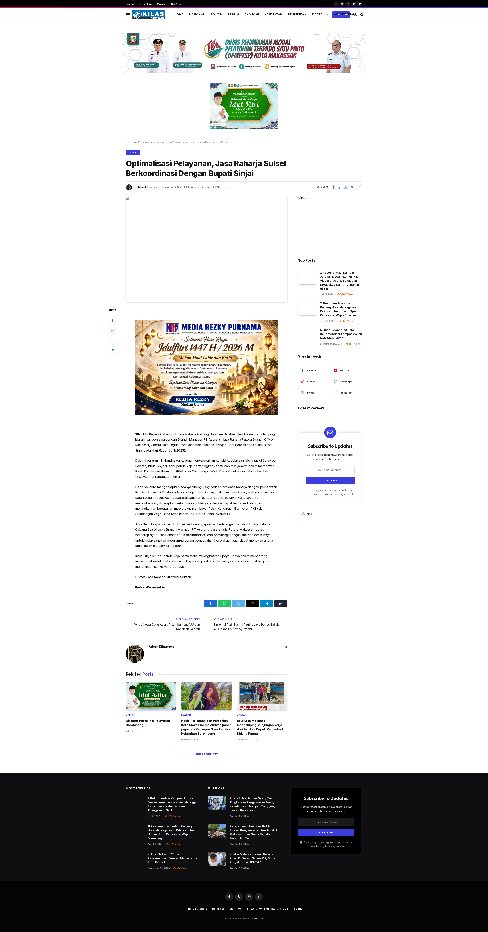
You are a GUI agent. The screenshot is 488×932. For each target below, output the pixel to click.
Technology (145, 4)
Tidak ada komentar (199, 187)
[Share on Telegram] (352, 187)
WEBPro (258, 918)
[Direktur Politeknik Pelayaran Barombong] (151, 696)
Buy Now (176, 4)
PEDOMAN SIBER (196, 908)
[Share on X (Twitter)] (345, 187)
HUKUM (233, 14)
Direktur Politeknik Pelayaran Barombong (148, 723)
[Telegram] (112, 350)
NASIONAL (197, 14)
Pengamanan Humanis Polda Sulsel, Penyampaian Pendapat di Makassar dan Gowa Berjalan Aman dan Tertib (254, 832)
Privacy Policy (332, 494)
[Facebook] (112, 321)
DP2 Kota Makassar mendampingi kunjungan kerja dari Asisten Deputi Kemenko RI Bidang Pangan (260, 727)
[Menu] (128, 14)
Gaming (161, 4)
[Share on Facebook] (333, 187)
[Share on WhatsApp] (339, 187)
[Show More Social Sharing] (359, 187)
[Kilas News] (148, 14)
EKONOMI (252, 14)
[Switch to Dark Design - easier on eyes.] (355, 14)
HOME (178, 14)
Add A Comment (206, 754)
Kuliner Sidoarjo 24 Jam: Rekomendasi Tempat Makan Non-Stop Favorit (341, 334)
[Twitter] (112, 340)
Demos (130, 4)
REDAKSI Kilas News (227, 908)
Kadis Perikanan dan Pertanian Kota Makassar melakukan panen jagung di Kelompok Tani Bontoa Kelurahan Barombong (206, 727)
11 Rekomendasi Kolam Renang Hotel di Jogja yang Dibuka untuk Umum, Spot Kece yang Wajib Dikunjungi (339, 309)
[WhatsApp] (112, 330)
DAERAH (318, 14)
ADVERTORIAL (344, 14)
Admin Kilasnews (147, 187)
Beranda (131, 142)
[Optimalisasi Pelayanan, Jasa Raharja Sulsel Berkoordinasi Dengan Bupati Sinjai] (206, 249)
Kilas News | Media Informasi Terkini (274, 908)
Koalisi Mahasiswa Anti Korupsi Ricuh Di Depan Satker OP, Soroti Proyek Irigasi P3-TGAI (253, 858)
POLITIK (216, 14)
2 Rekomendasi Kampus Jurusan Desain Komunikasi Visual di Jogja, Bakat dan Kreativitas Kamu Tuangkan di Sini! (339, 280)
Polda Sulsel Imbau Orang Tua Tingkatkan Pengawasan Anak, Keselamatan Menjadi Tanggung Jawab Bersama (253, 804)
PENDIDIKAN (297, 14)
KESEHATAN (273, 14)
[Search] (362, 14)
